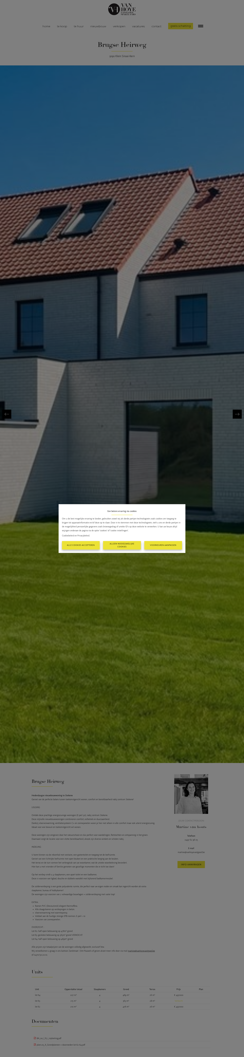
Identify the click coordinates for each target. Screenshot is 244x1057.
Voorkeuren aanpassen (163, 545)
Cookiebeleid (68, 535)
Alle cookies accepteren (81, 545)
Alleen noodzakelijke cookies (122, 545)
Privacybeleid (83, 535)
